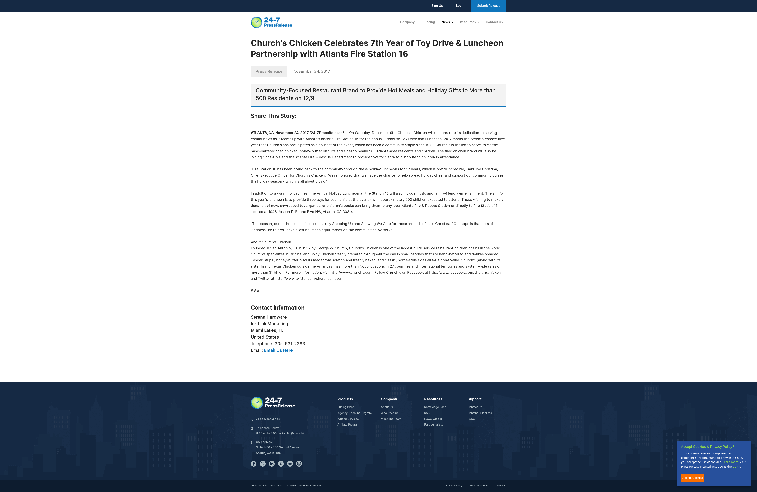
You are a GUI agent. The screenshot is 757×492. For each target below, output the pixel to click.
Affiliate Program (348, 424)
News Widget (433, 419)
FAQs (471, 419)
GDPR (736, 466)
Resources (433, 399)
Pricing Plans (345, 407)
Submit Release (488, 5)
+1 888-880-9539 (268, 419)
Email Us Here (278, 350)
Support (475, 399)
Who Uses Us (390, 413)
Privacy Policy (454, 486)
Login (460, 5)
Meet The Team (391, 419)
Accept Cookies (692, 477)
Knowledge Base (435, 407)
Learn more (730, 462)
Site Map (501, 486)
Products (345, 399)
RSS (427, 413)
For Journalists (433, 424)
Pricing (429, 22)
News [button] (446, 22)
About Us (387, 407)
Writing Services (348, 419)
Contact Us (494, 22)
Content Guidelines (480, 413)
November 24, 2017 (311, 71)
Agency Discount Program (354, 413)
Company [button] (407, 22)
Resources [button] (468, 22)
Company (389, 399)
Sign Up (437, 5)
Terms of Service (479, 486)
